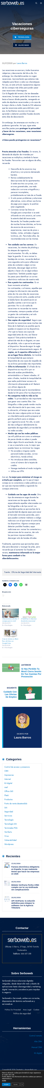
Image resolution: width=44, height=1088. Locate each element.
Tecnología (23, 37)
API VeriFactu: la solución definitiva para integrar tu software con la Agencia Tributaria (23, 904)
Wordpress (9, 844)
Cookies (36, 1009)
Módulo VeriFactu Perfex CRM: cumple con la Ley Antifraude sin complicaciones (25, 887)
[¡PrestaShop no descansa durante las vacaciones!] (29, 613)
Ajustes (16, 1084)
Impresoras (9, 775)
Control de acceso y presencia (17, 767)
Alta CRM (38, 1041)
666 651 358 (26, 953)
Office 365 (8, 791)
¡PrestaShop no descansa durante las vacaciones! (29, 620)
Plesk (6, 795)
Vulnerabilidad (10, 840)
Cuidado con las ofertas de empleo (10, 694)
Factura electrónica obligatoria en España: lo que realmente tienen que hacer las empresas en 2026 (25, 870)
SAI (5, 807)
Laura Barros (22, 737)
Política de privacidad (13, 1009)
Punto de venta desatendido (15, 803)
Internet (7, 779)
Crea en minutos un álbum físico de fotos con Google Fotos (10, 641)
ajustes (4, 1080)
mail (6, 787)
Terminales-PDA (11, 828)
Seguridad (8, 811)
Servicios (8, 815)
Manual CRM (37, 1047)
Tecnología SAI (10, 824)
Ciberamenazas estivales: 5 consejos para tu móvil (10, 620)
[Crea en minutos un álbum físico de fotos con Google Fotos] (10, 633)
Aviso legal (27, 1009)
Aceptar (6, 1084)
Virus (6, 836)
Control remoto (35, 1035)
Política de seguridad (22, 1013)
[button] (36, 3)
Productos (8, 799)
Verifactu (8, 832)
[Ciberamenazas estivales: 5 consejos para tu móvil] (10, 613)
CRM (6, 771)
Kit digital (8, 783)
